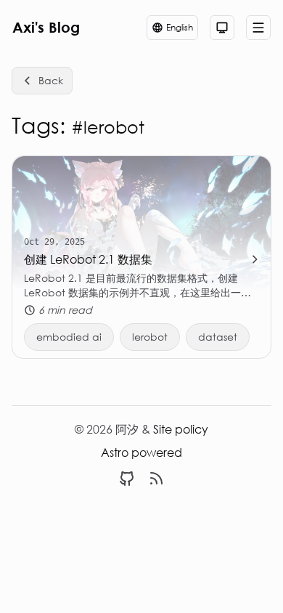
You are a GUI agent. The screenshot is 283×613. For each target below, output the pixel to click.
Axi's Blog (46, 27)
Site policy (180, 429)
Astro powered (141, 452)
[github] (127, 478)
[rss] (156, 478)
